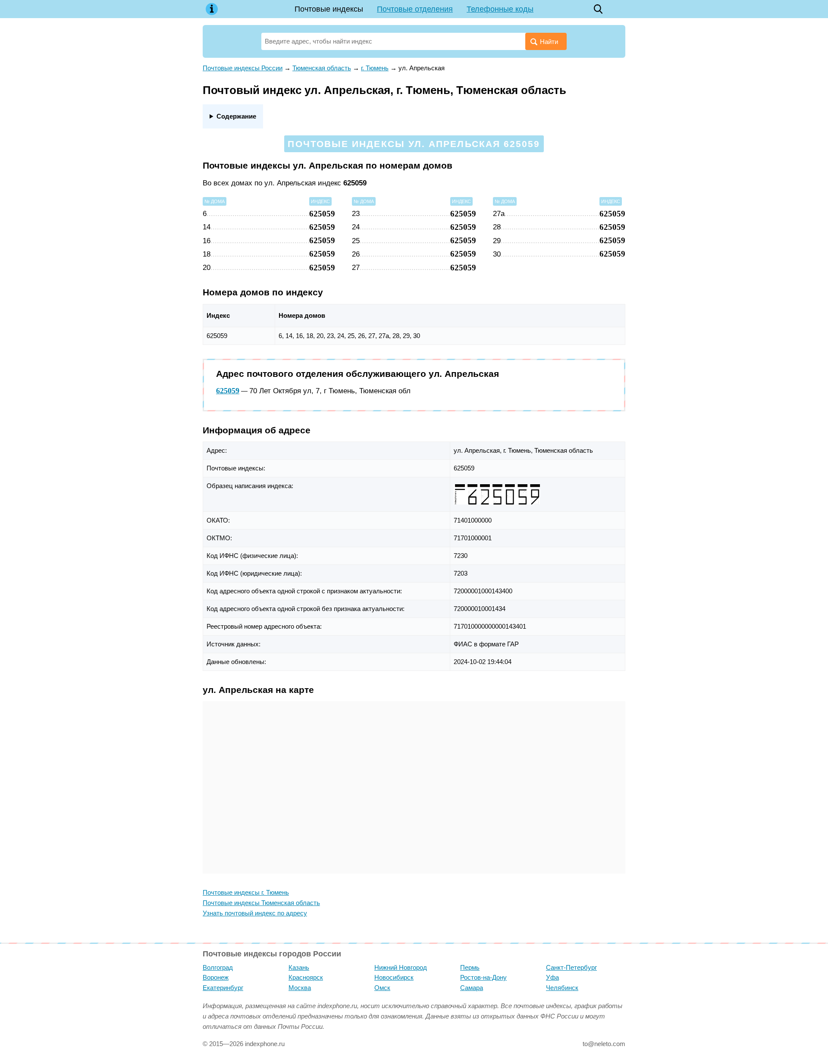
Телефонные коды (500, 9)
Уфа (552, 977)
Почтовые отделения (415, 9)
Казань (299, 967)
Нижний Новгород (400, 967)
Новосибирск (394, 977)
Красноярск (306, 977)
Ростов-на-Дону (483, 977)
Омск (382, 987)
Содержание (236, 116)
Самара (471, 987)
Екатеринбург (223, 987)
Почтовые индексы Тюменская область (261, 902)
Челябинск (562, 987)
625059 (227, 390)
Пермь (470, 967)
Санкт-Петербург (571, 967)
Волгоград (218, 967)
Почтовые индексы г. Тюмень (246, 892)
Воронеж (216, 977)
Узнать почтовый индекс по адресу (255, 913)
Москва (300, 987)
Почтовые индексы (329, 9)
